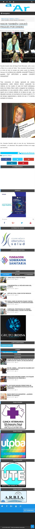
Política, (22, 30)
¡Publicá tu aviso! (6, 345)
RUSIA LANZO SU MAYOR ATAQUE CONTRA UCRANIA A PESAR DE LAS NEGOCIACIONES (20, 302)
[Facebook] (4, 223)
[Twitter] (22, 223)
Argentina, (17, 30)
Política (16, 18)
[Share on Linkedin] (12, 163)
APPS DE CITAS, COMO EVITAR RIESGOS (19, 293)
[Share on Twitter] (17, 159)
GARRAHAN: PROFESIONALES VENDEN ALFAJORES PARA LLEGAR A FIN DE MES (19, 309)
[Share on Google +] (29, 159)
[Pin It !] (23, 163)
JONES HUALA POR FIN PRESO (16, 277)
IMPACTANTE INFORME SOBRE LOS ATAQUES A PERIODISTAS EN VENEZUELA (20, 377)
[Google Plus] (13, 223)
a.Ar (3, 527)
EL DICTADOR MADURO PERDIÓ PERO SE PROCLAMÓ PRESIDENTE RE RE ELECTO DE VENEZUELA (20, 387)
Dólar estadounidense (8, 352)
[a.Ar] (17, 7)
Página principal (4, 18)
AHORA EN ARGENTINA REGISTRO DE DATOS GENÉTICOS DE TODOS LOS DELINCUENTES (20, 360)
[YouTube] (31, 223)
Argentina (12, 18)
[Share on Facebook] (6, 159)
